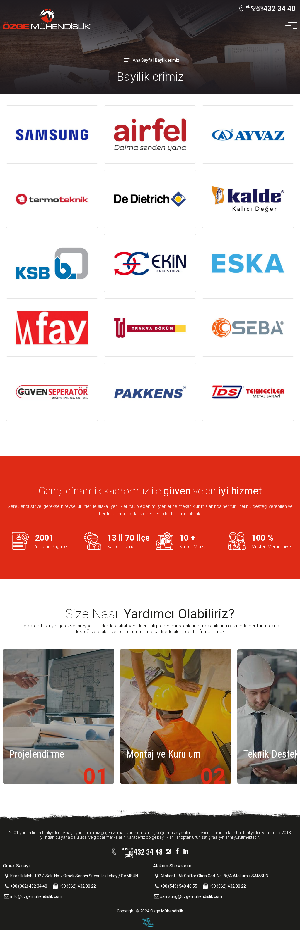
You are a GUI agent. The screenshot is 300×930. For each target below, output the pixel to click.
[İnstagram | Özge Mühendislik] (168, 851)
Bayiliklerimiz (167, 60)
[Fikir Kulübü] (150, 924)
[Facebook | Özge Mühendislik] (177, 851)
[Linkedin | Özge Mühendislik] (186, 851)
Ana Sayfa (142, 60)
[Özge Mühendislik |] (47, 19)
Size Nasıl (150, 614)
